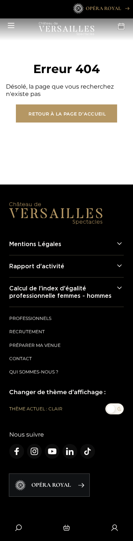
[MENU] (11, 26)
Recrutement (27, 331)
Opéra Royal (103, 8)
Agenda (122, 26)
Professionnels (30, 318)
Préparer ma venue (35, 345)
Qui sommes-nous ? (33, 372)
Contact (20, 358)
